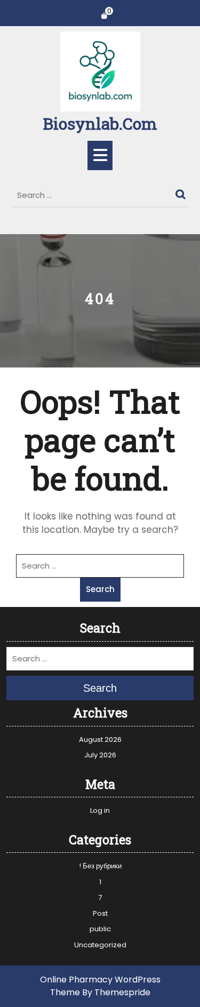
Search (181, 192)
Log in (100, 810)
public (100, 929)
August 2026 (100, 739)
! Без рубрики (100, 866)
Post (100, 913)
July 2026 (100, 755)
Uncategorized (100, 945)
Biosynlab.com (100, 123)
